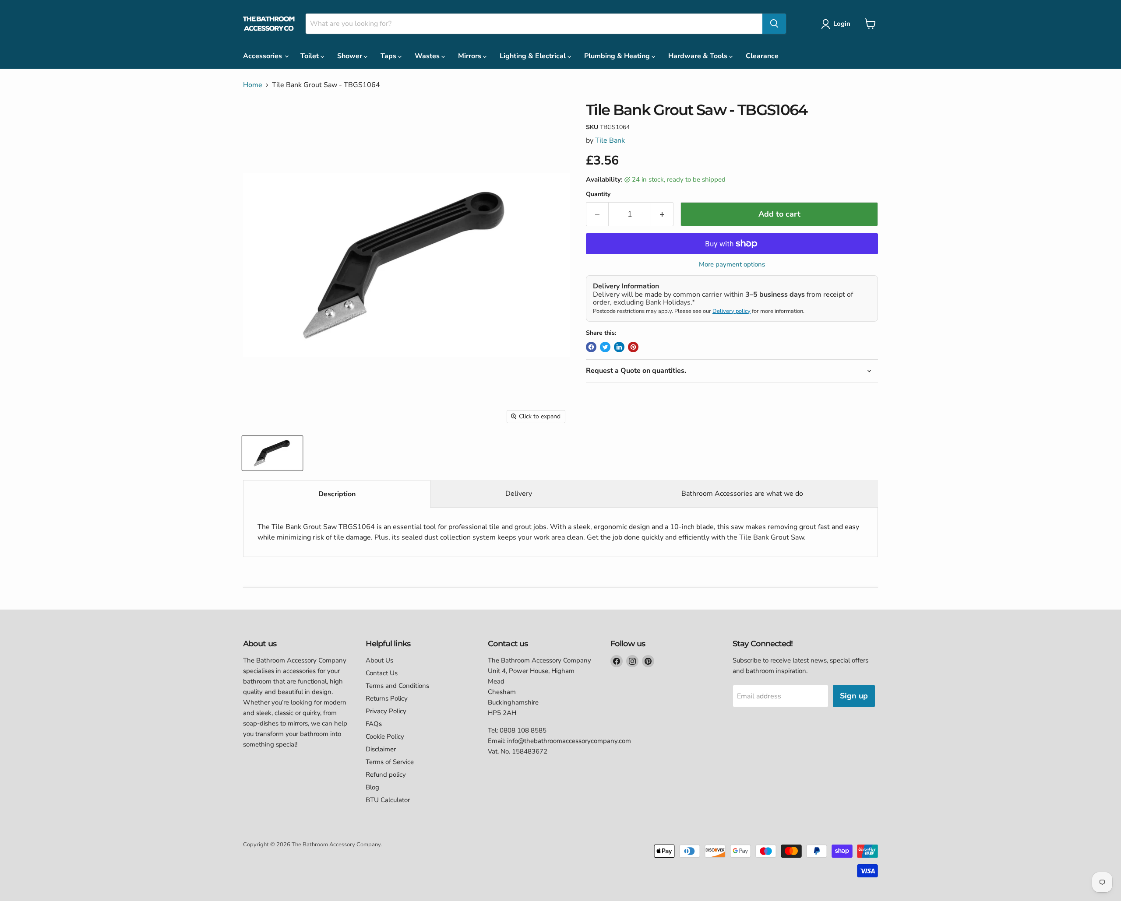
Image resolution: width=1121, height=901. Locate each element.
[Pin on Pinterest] (633, 347)
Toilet (310, 56)
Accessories (263, 56)
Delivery (518, 493)
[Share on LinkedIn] (619, 347)
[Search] (774, 24)
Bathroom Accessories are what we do (742, 493)
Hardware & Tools (698, 56)
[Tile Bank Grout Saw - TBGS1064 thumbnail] (272, 453)
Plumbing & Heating (618, 56)
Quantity (598, 194)
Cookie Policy (385, 736)
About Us (379, 660)
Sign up (854, 696)
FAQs (374, 723)
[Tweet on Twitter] (605, 347)
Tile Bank (610, 140)
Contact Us (382, 673)
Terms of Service (390, 761)
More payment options (732, 264)
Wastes (428, 56)
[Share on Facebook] (591, 347)
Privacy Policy (386, 711)
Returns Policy (387, 698)
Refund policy (386, 774)
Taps (389, 56)
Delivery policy (731, 311)
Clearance (762, 56)
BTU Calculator (388, 800)
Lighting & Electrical (534, 56)
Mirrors (470, 56)
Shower (350, 56)
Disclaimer (381, 749)
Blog (372, 787)
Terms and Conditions (397, 685)
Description (337, 494)
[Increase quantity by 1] (662, 214)
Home (252, 85)
